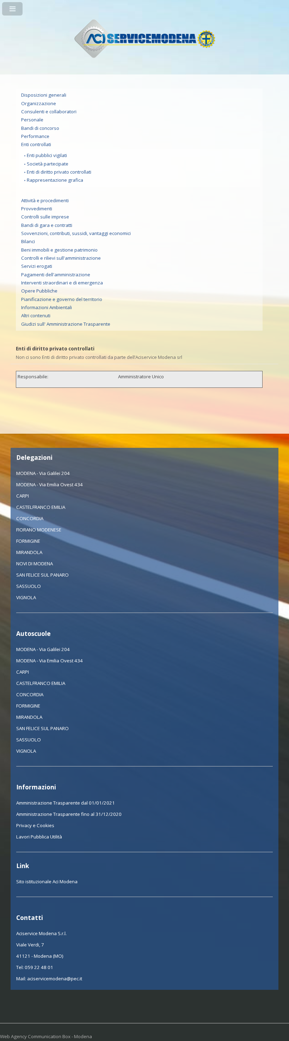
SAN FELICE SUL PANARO (42, 575)
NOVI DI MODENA (34, 563)
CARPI (22, 496)
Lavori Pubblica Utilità (39, 837)
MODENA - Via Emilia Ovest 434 (49, 484)
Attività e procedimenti (45, 200)
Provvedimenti (36, 208)
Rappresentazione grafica (55, 180)
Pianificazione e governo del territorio (61, 299)
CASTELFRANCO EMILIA (40, 507)
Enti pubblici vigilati (47, 155)
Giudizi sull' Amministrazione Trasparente (65, 324)
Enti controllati (36, 144)
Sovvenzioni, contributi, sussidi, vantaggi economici (76, 233)
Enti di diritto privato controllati (59, 172)
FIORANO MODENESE (38, 529)
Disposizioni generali (43, 95)
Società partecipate (47, 164)
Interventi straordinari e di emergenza (62, 282)
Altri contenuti (35, 315)
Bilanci (28, 241)
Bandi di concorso (40, 128)
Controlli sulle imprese (45, 216)
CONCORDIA (29, 518)
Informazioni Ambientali (46, 307)
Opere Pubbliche (39, 291)
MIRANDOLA (29, 552)
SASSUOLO (28, 586)
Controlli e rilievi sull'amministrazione (61, 258)
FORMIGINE (28, 541)
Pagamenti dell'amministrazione (55, 274)
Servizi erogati (36, 266)
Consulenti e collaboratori (48, 111)
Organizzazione (38, 103)
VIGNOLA (26, 597)
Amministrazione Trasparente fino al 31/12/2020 (69, 814)
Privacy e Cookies (35, 825)
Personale (32, 119)
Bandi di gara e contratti (46, 225)
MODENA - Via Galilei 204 (43, 473)
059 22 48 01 (39, 967)
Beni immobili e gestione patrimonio (59, 250)
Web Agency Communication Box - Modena (46, 1036)
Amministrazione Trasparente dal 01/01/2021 (65, 803)
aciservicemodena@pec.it (54, 978)
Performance (35, 136)
